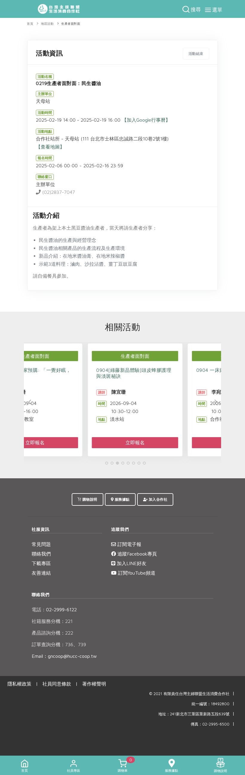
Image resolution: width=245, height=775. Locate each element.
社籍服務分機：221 (52, 621)
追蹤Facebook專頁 (136, 553)
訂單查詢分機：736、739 (59, 644)
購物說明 (89, 499)
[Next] (215, 402)
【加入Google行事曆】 (146, 120)
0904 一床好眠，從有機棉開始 (168, 370)
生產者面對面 (70, 23)
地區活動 (47, 23)
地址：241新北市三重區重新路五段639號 (193, 714)
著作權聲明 (94, 683)
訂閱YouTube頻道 (136, 573)
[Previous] (30, 402)
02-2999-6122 (54, 609)
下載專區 (41, 563)
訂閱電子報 (128, 544)
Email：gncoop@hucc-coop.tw (64, 656)
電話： (39, 609)
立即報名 (72, 442)
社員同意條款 (56, 683)
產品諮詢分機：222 (52, 632)
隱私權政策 (19, 683)
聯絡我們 (41, 553)
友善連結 (41, 573)
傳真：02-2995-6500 (210, 724)
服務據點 (122, 499)
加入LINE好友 (130, 563)
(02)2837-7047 (58, 192)
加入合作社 (157, 499)
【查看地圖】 (50, 146)
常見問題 (41, 544)
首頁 (30, 23)
